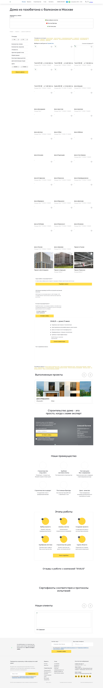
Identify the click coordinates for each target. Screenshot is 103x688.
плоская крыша (75, 39)
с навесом (55, 39)
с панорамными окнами (67, 38)
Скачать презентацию (59, 341)
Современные (41, 367)
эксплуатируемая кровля (65, 39)
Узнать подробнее (63, 555)
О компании (56, 663)
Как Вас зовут (55, 641)
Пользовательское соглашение (66, 682)
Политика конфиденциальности (86, 682)
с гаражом (42, 39)
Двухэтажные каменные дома (67, 366)
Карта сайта (48, 682)
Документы (56, 665)
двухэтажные (57, 38)
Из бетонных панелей (81, 366)
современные (49, 39)
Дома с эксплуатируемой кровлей (51, 368)
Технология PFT (47, 670)
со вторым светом (84, 38)
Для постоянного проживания (75, 367)
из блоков (42, 40)
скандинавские (83, 39)
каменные (48, 40)
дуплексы (36, 39)
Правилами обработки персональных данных (23, 677)
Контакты (51, 1)
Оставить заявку (44, 315)
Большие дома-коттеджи (61, 367)
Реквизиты (56, 666)
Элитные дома (86, 367)
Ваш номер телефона (78, 641)
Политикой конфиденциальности (69, 647)
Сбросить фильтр (20, 72)
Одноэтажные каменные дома (52, 366)
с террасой (76, 38)
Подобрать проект (63, 284)
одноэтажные (49, 38)
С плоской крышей (49, 367)
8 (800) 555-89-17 (79, 664)
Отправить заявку (61, 651)
